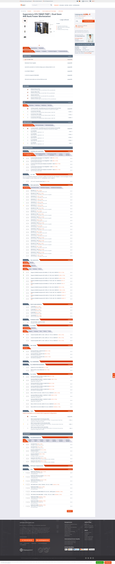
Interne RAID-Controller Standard (40, 154)
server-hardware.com (89, 525)
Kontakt (86, 535)
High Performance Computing (70, 527)
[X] (91, 558)
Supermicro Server (68, 534)
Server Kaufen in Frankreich (70, 541)
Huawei (25, 331)
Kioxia (49, 331)
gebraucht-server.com (89, 527)
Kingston (25, 269)
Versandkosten (23, 544)
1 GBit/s (25, 440)
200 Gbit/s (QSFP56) (68, 440)
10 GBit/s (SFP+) (35, 440)
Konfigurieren (108, 562)
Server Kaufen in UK (69, 543)
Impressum (33, 543)
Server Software (68, 528)
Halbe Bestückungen (39, 125)
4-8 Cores (25, 105)
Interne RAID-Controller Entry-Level (28, 154)
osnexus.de (87, 524)
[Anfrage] (114, 376)
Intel (30, 268)
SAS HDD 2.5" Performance (56, 187)
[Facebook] (93, 558)
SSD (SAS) (31, 262)
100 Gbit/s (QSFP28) (61, 440)
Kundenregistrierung (89, 536)
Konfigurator (26, 48)
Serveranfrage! (88, 53)
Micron (40, 268)
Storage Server (67, 532)
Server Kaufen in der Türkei (70, 542)
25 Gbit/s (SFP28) (41, 440)
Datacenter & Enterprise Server (71, 524)
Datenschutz (26, 543)
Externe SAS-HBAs (67, 154)
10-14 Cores (31, 105)
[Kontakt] (114, 374)
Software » (70, 511)
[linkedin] (88, 558)
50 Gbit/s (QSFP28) (54, 440)
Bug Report (87, 533)
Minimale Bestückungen (28, 125)
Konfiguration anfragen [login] (84, 44)
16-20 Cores (37, 105)
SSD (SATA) (26, 262)
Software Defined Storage (70, 531)
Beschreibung (34, 48)
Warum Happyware (88, 539)
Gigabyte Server (68, 525)
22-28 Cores (44, 105)
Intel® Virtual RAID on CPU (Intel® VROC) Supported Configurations (40, 413)
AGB (21, 543)
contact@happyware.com (43, 540)
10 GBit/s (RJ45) (30, 440)
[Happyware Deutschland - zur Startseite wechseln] (24, 5)
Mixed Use (34, 265)
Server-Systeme (68, 530)
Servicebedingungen (42, 543)
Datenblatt (41, 48)
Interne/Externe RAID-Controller (51, 154)
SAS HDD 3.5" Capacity (45, 187)
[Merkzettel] (77, 1)
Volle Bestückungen (49, 125)
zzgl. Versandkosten (82, 16)
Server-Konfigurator (89, 538)
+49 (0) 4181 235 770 (28, 540)
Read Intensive (26, 265)
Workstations (67, 535)
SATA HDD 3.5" (26, 187)
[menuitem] (42, 5)
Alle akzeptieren (99, 562)
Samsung (35, 268)
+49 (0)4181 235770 (79, 41)
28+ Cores (50, 105)
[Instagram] (86, 558)
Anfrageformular (88, 532)
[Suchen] (51, 5)
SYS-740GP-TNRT (79, 27)
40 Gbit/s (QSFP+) (47, 440)
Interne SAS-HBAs (61, 154)
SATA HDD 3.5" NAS (35, 187)
